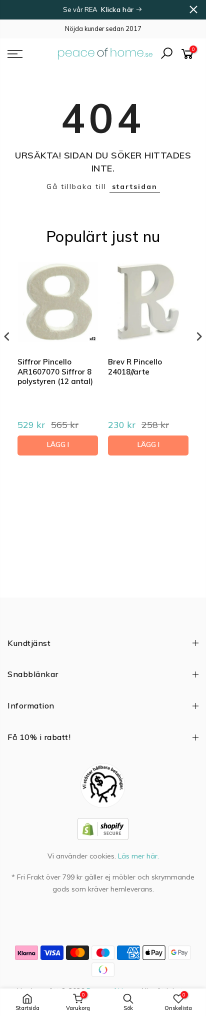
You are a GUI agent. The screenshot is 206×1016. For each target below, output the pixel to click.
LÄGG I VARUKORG (57, 448)
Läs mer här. (138, 856)
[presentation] (7, 336)
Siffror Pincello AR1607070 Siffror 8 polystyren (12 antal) (55, 371)
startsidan (135, 186)
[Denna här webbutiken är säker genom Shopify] (103, 828)
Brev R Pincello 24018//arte (135, 366)
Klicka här (118, 9)
